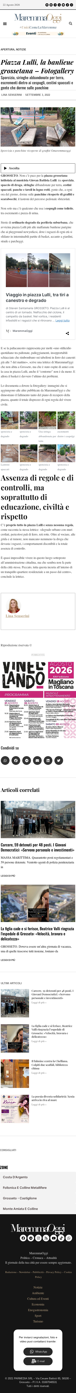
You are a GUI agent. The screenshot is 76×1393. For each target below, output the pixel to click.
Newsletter (24, 1272)
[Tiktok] (67, 4)
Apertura (7, 49)
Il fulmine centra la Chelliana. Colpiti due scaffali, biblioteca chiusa (50, 1064)
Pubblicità (38, 1272)
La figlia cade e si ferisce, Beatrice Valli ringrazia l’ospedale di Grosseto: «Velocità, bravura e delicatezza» (37, 934)
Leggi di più (8, 876)
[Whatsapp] (71, 4)
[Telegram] (51, 4)
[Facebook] (47, 4)
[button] (5, 24)
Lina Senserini (17, 616)
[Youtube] (63, 4)
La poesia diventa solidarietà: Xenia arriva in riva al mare (53, 1098)
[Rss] (59, 4)
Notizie (21, 49)
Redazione (11, 1272)
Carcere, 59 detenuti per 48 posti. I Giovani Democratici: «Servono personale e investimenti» (37, 847)
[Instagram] (55, 4)
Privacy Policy (54, 1272)
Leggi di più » (39, 1002)
